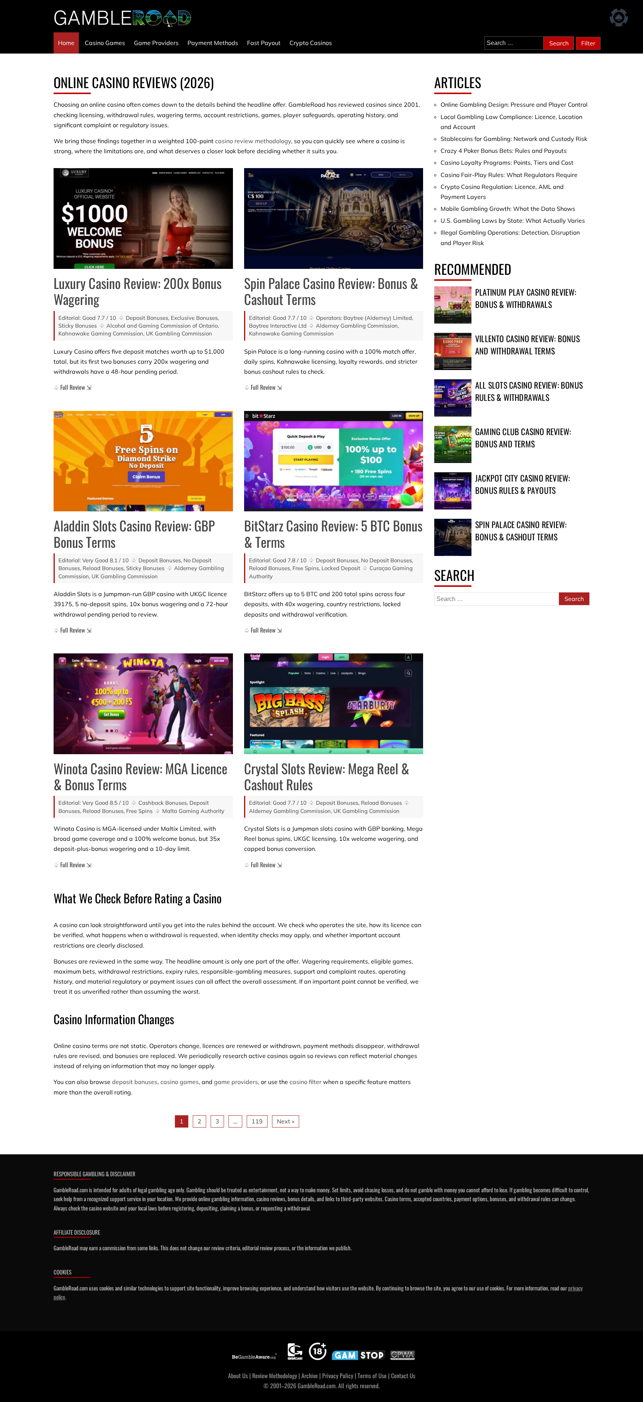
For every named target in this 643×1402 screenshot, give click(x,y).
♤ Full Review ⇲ (72, 387)
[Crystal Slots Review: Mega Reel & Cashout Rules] (333, 703)
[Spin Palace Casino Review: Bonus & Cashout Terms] (333, 218)
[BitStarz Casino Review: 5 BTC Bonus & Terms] (333, 461)
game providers (236, 1082)
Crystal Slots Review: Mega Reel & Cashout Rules (326, 776)
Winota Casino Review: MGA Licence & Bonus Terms (140, 776)
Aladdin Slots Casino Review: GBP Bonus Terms (134, 533)
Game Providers (156, 42)
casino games (179, 1082)
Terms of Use (372, 1375)
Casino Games (105, 42)
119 (257, 1121)
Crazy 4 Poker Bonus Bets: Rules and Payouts (504, 150)
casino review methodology (253, 141)
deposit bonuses (134, 1082)
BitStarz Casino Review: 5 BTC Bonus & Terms (333, 533)
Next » (285, 1121)
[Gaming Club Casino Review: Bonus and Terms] (452, 444)
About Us (238, 1375)
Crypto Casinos (310, 42)
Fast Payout (264, 42)
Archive (309, 1375)
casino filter (305, 1082)
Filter (588, 43)
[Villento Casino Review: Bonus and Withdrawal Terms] (452, 351)
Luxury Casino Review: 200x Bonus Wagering (137, 291)
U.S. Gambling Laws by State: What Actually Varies (513, 220)
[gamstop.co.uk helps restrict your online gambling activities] (358, 1360)
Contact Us (403, 1375)
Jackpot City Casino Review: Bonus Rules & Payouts (522, 484)
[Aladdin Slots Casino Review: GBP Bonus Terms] (143, 461)
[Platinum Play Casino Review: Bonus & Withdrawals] (452, 305)
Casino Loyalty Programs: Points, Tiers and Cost (507, 162)
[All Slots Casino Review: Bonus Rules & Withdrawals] (452, 398)
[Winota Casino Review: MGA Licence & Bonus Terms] (143, 703)
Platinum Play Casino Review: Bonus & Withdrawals (525, 298)
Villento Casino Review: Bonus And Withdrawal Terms (527, 344)
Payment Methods (213, 42)
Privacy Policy (337, 1375)
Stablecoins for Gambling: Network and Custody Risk (514, 138)
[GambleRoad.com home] (125, 18)
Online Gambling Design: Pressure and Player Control (514, 104)
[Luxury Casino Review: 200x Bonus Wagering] (143, 218)
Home (66, 42)
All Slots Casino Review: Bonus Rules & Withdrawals (529, 391)
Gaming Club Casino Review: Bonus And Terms (523, 437)
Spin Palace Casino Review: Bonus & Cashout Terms (331, 291)
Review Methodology (274, 1375)
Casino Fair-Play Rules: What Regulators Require (509, 175)
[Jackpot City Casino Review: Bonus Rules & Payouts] (452, 490)
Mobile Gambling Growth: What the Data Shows (508, 208)
